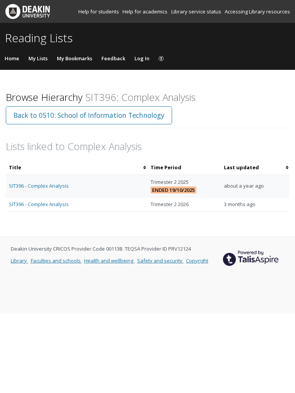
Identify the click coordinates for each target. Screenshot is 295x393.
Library (19, 260)
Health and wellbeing (109, 260)
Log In (141, 58)
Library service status (196, 11)
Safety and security (160, 260)
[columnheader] (77, 167)
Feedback (113, 58)
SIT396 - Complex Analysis (39, 185)
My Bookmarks (74, 58)
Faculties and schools (56, 260)
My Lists (38, 58)
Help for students (99, 11)
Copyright (197, 260)
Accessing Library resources (257, 11)
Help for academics (146, 11)
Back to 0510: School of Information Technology (88, 115)
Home (12, 58)
